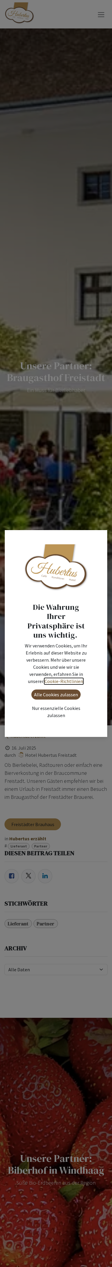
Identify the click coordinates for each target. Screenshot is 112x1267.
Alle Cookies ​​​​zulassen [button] (56, 695)
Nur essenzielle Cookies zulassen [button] (56, 711)
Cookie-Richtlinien (64, 681)
